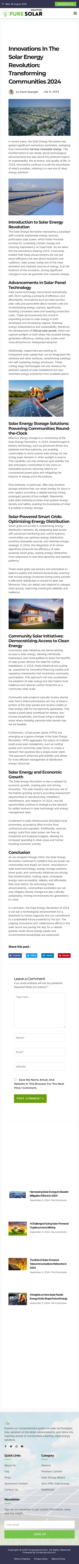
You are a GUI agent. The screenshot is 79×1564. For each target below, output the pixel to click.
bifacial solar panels (44, 330)
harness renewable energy (46, 149)
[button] (75, 13)
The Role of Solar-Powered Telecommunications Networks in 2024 (48, 1263)
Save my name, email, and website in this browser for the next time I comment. (39, 1084)
